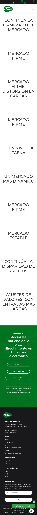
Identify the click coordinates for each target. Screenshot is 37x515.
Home (7, 439)
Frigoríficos (8, 461)
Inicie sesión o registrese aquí (21, 392)
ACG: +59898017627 (12, 432)
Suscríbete (17, 371)
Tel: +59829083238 (11, 430)
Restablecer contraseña (13, 448)
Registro (7, 445)
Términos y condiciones (13, 453)
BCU (6, 477)
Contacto (8, 450)
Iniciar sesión (9, 442)
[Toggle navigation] (33, 8)
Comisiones (9, 463)
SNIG (6, 474)
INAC (6, 471)
